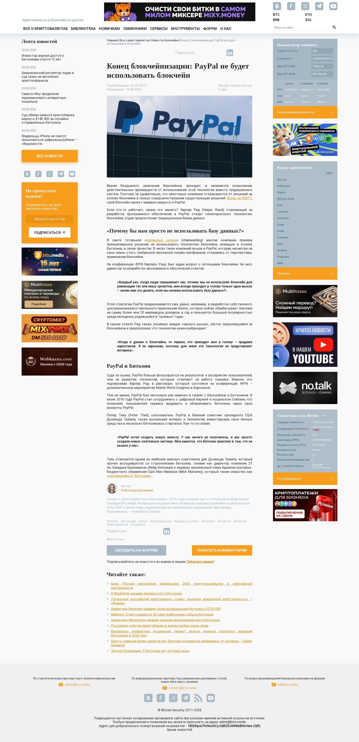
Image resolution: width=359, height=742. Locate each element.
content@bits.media (182, 688)
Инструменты (185, 28)
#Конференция (160, 521)
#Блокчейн (128, 521)
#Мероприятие (117, 524)
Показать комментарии (222, 550)
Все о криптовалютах (45, 28)
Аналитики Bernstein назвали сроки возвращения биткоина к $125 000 (166, 609)
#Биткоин (208, 521)
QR (256, 726)
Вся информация (289, 478)
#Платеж (240, 521)
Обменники (135, 28)
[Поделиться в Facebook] (201, 52)
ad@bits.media (288, 684)
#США (143, 521)
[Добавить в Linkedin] (229, 52)
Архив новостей (179, 730)
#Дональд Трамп (186, 521)
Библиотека (83, 28)
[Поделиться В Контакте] (239, 52)
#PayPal (112, 521)
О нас (225, 28)
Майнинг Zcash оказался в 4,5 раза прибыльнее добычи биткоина (162, 614)
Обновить (284, 273)
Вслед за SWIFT (239, 198)
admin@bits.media (77, 684)
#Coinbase (138, 524)
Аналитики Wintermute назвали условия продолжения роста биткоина (165, 620)
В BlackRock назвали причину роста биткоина (146, 593)
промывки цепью (161, 240)
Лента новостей (39, 41)
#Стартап (224, 521)
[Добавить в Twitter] (210, 52)
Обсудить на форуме (136, 550)
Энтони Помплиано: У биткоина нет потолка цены (150, 651)
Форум (210, 28)
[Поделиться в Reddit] (249, 52)
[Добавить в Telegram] (220, 52)
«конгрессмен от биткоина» (129, 476)
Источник (117, 539)
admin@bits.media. (232, 722)
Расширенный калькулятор (296, 112)
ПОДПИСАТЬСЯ (47, 232)
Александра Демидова (137, 490)
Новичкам (109, 28)
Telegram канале (199, 562)
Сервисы (159, 28)
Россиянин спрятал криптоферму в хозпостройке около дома (159, 626)
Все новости (50, 156)
